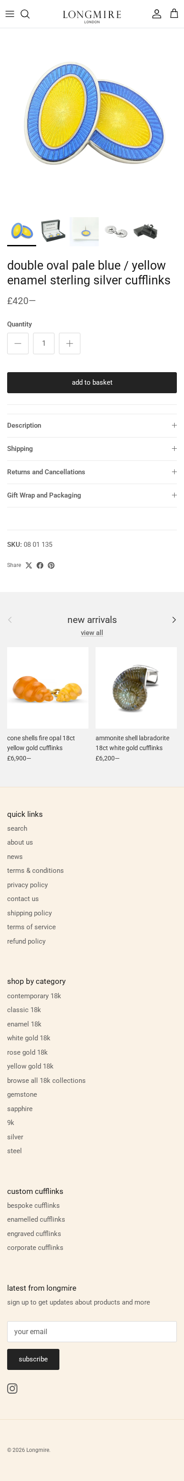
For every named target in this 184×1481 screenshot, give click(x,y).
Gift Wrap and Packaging (44, 495)
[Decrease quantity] (18, 343)
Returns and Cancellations (46, 472)
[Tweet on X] (28, 565)
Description (24, 425)
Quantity (19, 324)
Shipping (20, 449)
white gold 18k (28, 1038)
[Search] (29, 14)
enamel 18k (24, 1024)
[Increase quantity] (69, 343)
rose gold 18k (27, 1052)
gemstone (22, 1094)
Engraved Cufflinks (34, 1234)
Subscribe (33, 1359)
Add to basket (92, 382)
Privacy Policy (27, 885)
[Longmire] (92, 13)
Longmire (37, 1450)
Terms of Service (31, 927)
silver (15, 1137)
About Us (20, 842)
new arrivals (92, 620)
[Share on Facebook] (40, 565)
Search (17, 828)
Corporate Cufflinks (35, 1248)
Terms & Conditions (35, 871)
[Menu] (10, 14)
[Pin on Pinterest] (51, 565)
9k (10, 1123)
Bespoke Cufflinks (33, 1206)
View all (92, 633)
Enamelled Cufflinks (36, 1219)
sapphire (20, 1109)
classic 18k (24, 1010)
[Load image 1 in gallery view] (92, 120)
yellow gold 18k (30, 1066)
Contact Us (23, 899)
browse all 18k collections (46, 1081)
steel (14, 1151)
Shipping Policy (29, 913)
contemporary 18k (34, 996)
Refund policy (26, 941)
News (15, 857)
